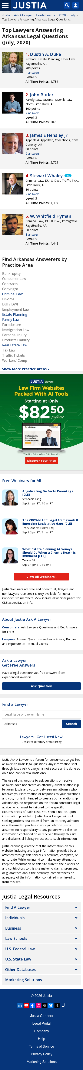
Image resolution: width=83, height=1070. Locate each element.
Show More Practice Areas (24, 369)
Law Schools (16, 938)
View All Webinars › (41, 577)
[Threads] (44, 1005)
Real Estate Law (14, 345)
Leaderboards (45, 15)
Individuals (15, 917)
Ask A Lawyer (23, 15)
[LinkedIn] (20, 1005)
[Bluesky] (50, 1005)
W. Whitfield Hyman (50, 216)
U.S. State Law (18, 959)
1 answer (32, 234)
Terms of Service (41, 1046)
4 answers (33, 73)
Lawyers (8, 639)
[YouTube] (26, 1005)
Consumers (10, 627)
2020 (62, 15)
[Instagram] (38, 1005)
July (72, 15)
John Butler (41, 95)
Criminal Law (12, 294)
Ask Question (41, 686)
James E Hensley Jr (48, 135)
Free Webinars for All (21, 480)
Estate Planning (14, 314)
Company (41, 1031)
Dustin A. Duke (45, 54)
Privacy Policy (41, 1054)
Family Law (10, 319)
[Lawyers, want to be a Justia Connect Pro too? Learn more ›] (68, 175)
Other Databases (20, 969)
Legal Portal (41, 1023)
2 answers (33, 113)
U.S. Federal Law (20, 948)
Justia (6, 15)
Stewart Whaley (46, 176)
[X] (57, 1005)
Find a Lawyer (15, 704)
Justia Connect (41, 1016)
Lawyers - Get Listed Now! (41, 736)
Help (41, 1039)
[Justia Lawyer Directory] (63, 1005)
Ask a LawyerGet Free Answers (18, 663)
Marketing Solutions (23, 979)
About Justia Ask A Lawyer (26, 619)
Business (13, 928)
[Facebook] (32, 1005)
